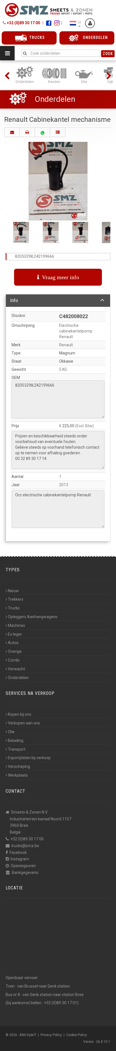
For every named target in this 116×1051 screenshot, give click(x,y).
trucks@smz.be (25, 845)
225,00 (68, 426)
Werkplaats (18, 775)
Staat (16, 361)
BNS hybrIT (28, 1035)
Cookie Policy (76, 1035)
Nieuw (13, 591)
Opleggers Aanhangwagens (32, 616)
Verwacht (16, 669)
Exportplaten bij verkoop (29, 757)
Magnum (67, 353)
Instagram (20, 859)
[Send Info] (12, 132)
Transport (16, 749)
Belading (15, 740)
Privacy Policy (51, 1035)
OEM (16, 377)
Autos (13, 642)
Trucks (14, 608)
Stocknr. (19, 315)
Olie (11, 732)
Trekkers (15, 599)
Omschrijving (23, 325)
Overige (15, 651)
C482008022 (73, 316)
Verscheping (19, 766)
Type (16, 353)
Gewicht (19, 369)
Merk (16, 345)
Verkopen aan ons (24, 723)
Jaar (16, 484)
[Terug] (57, 132)
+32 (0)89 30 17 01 (60, 1003)
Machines (16, 625)
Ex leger (15, 634)
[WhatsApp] (42, 132)
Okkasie (66, 361)
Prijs (15, 426)
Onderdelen (55, 99)
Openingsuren (23, 865)
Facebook (18, 852)
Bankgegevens (25, 872)
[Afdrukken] (27, 132)
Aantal (17, 476)
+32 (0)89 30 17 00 (23, 23)
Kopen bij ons (19, 714)
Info (14, 300)
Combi (13, 660)
